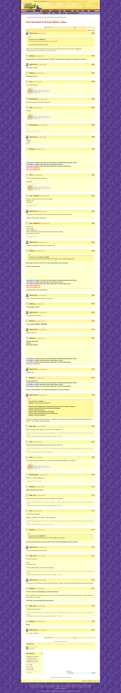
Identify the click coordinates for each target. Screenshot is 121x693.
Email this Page (31, 648)
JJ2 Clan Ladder (70, 1)
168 (90, 27)
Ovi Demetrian (53, 691)
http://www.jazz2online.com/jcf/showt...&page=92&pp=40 (41, 50)
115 (69, 27)
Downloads (30, 11)
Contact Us (84, 680)
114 (67, 27)
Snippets (68, 11)
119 (76, 27)
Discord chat (85, 1)
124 (86, 27)
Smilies (27, 666)
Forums (37, 11)
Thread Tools (91, 30)
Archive (95, 680)
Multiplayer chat (77, 1)
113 (65, 27)
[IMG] (27, 667)
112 (63, 27)
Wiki (75, 11)
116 (71, 27)
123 (84, 27)
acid (30, 442)
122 (82, 27)
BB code (28, 664)
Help (80, 11)
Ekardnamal (33, 99)
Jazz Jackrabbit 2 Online (60, 6)
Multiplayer (55, 11)
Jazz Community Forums (52, 1)
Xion (30, 81)
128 (88, 27)
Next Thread (64, 641)
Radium (32, 56)
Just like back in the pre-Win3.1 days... (47, 22)
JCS (62, 11)
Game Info (45, 11)
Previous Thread (57, 641)
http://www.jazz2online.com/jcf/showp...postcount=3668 (43, 41)
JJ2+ (81, 1)
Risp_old (32, 426)
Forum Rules (29, 672)
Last (94, 27)
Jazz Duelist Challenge (61, 1)
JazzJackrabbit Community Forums (35, 17)
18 (58, 27)
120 (78, 27)
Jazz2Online (90, 680)
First (55, 27)
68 (59, 27)
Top (98, 680)
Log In (86, 11)
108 (61, 27)
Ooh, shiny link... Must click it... (34, 131)
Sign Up (92, 11)
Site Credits (44, 685)
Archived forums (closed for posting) (52, 17)
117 (73, 27)
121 (80, 27)
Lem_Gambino (34, 196)
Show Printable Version (32, 646)
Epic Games (32, 686)
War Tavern (63, 17)
